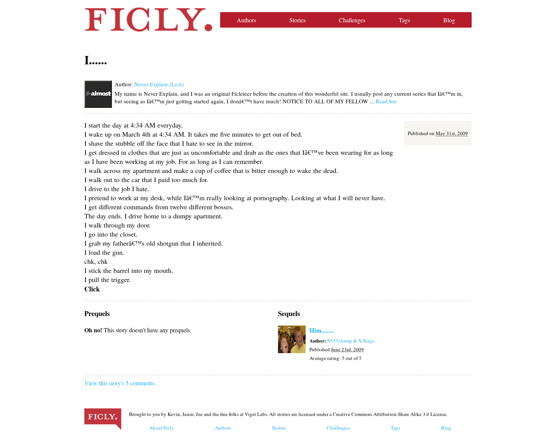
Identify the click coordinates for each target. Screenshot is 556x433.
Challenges (352, 20)
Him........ (321, 330)
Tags (404, 20)
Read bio (386, 101)
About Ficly (161, 427)
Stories (297, 20)
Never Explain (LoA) (159, 84)
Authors (246, 20)
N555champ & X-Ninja (350, 340)
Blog (449, 20)
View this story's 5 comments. (120, 383)
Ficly (148, 20)
